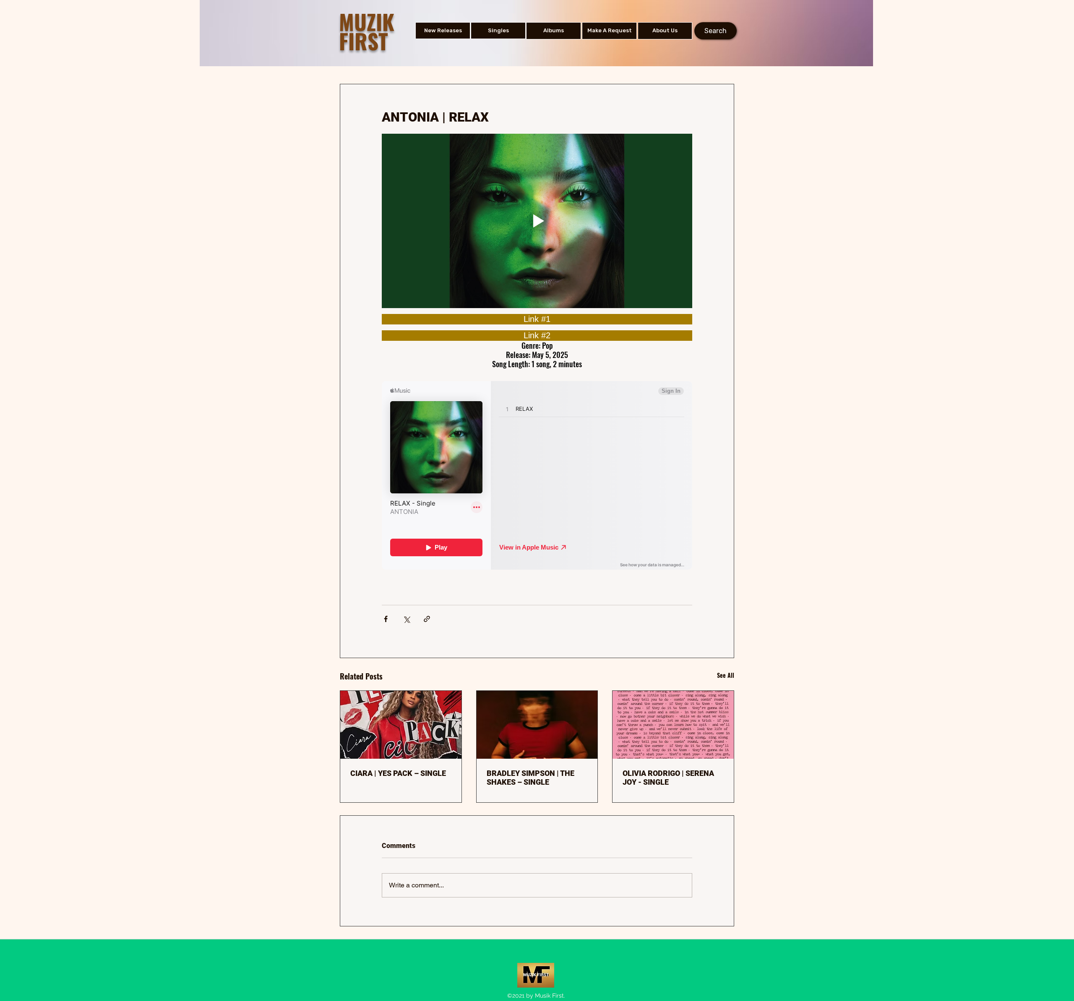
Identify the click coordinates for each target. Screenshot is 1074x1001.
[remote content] (537, 319)
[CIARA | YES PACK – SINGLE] (400, 725)
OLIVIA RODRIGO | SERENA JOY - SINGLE (668, 777)
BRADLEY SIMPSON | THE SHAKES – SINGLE (530, 777)
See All (725, 675)
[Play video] (537, 221)
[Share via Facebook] (386, 619)
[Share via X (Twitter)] (406, 619)
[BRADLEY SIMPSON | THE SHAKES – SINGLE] (537, 725)
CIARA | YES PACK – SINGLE (398, 773)
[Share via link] (427, 619)
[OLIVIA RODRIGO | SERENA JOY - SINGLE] (673, 725)
